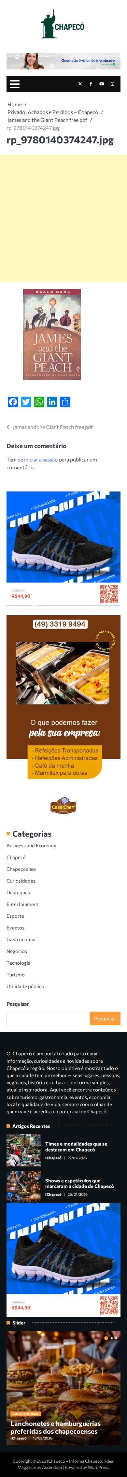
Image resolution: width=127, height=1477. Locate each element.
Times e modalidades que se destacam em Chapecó (76, 1146)
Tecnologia (19, 963)
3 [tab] (116, 1338)
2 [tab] (112, 1338)
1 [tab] (106, 1338)
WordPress (98, 1467)
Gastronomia (21, 939)
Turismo (16, 974)
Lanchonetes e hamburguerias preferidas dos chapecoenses (55, 1427)
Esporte (15, 916)
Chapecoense (21, 869)
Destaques (18, 892)
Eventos (15, 927)
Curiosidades (21, 881)
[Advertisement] (63, 218)
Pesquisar (18, 1004)
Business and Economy (31, 845)
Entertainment (22, 904)
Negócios (17, 951)
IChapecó (53, 1158)
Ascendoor (52, 1467)
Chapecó (16, 857)
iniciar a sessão (41, 459)
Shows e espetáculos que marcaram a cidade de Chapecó (79, 1183)
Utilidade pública (25, 986)
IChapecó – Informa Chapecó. (75, 1461)
